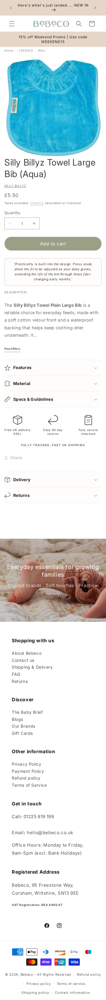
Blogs (17, 719)
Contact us (23, 660)
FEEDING (26, 50)
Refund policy (26, 777)
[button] (11, 23)
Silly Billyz (15, 185)
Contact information (72, 993)
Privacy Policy (26, 764)
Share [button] (16, 457)
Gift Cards (22, 733)
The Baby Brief (27, 712)
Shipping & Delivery (32, 667)
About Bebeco (27, 653)
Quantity (12, 212)
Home (8, 50)
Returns (20, 681)
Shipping (37, 203)
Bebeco (27, 974)
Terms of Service (29, 785)
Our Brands (23, 726)
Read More (12, 348)
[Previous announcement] (10, 7)
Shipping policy (35, 993)
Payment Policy (28, 771)
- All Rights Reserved (52, 974)
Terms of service (71, 984)
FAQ (16, 674)
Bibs (41, 50)
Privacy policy (38, 984)
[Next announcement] (95, 7)
